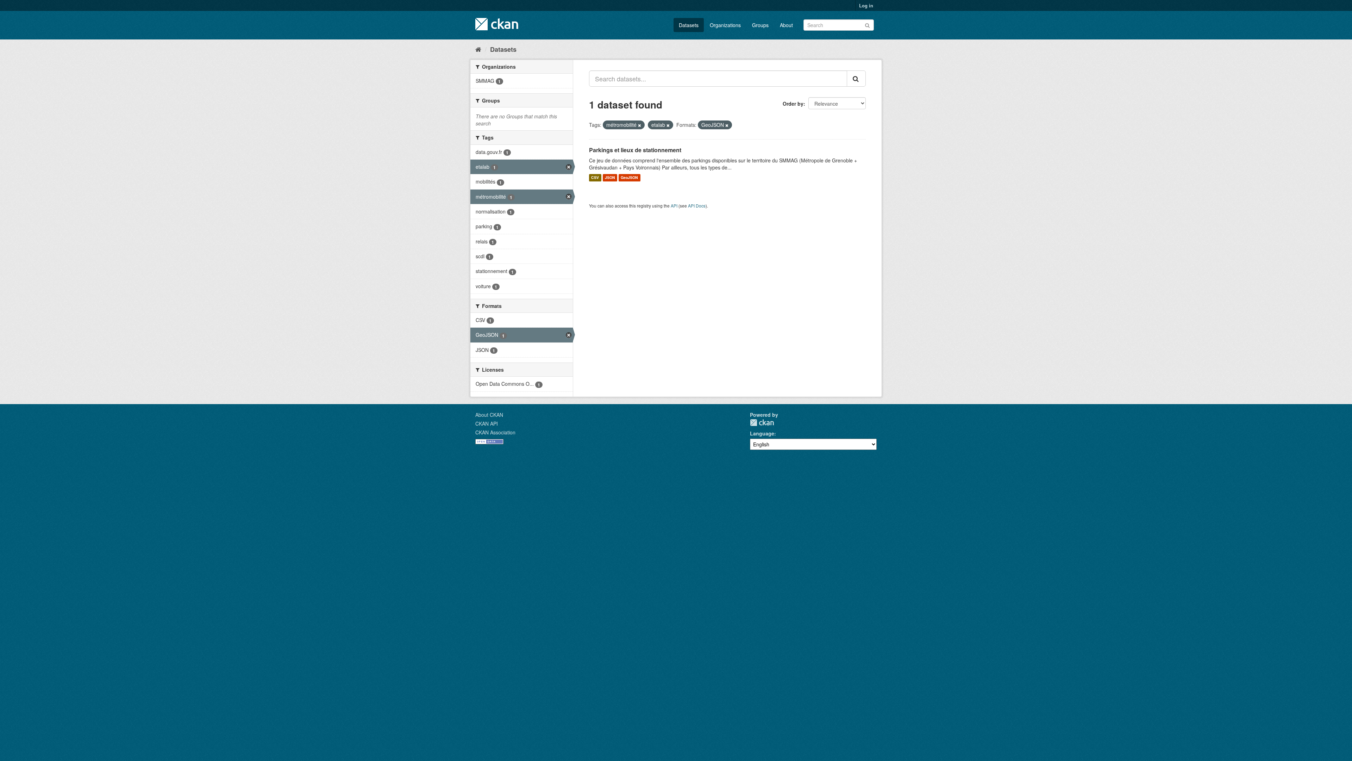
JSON (610, 177)
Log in (866, 5)
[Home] (478, 49)
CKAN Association (495, 432)
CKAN (762, 422)
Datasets (689, 25)
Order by (793, 103)
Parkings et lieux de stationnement (635, 150)
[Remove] (639, 125)
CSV (595, 177)
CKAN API (486, 423)
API (674, 206)
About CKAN (489, 414)
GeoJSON (629, 177)
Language (762, 433)
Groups (760, 25)
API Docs (697, 206)
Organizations (725, 25)
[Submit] (867, 24)
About (786, 25)
